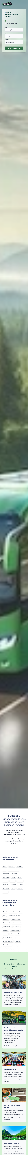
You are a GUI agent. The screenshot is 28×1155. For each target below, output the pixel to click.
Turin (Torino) (6, 926)
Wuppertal (6, 888)
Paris (20, 912)
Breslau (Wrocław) (8, 941)
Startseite (11, 837)
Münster (5, 892)
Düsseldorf (6, 873)
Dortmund (6, 877)
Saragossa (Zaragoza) (8, 937)
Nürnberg (5, 884)
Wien (4, 915)
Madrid (5, 912)
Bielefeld (19, 888)
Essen (19, 877)
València (5, 934)
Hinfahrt (7, 39)
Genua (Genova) (7, 945)
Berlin (4, 866)
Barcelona (6, 919)
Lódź (12, 934)
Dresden (5, 881)
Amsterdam (16, 926)
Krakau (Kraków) (15, 930)
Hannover (20, 881)
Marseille (5, 930)
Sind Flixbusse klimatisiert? (13, 992)
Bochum (21, 884)
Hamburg (11, 866)
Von (6, 27)
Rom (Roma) (13, 912)
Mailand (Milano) (15, 919)
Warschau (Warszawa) (14, 915)
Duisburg (13, 884)
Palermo (18, 941)
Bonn (13, 888)
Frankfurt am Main (13, 870)
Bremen (12, 881)
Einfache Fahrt (10, 21)
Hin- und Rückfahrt (12, 23)
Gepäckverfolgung (10, 1069)
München (19, 866)
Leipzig (13, 877)
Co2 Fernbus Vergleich (11, 1143)
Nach (6, 33)
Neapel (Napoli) (17, 923)
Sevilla (17, 934)
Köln (4, 870)
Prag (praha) (6, 923)
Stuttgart (14, 873)
